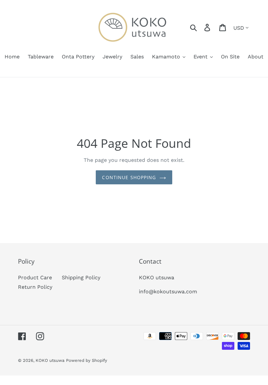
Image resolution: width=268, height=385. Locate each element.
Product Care (35, 277)
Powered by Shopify (86, 360)
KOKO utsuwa (50, 360)
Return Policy (35, 287)
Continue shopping (129, 177)
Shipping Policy (81, 277)
